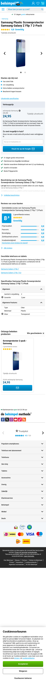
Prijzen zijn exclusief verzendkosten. (26, 552)
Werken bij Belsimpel (35, 560)
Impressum (19, 562)
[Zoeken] (42, 9)
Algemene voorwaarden (16, 564)
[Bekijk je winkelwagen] (42, 3)
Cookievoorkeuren (31, 562)
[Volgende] (41, 53)
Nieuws (17, 560)
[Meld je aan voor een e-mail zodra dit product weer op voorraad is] (17, 388)
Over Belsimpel (8, 560)
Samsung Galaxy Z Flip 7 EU (11, 273)
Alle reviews (8, 248)
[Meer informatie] (20, 111)
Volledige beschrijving (11, 195)
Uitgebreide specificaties (10, 98)
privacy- (17, 658)
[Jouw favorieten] (38, 3)
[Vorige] (4, 53)
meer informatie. (29, 556)
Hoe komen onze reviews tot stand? (15, 243)
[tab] (21, 72)
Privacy (11, 562)
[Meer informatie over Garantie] (2, 297)
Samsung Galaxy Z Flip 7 (10, 269)
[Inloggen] (33, 3)
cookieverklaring (28, 658)
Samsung (5, 19)
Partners (24, 560)
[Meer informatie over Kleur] (2, 314)
